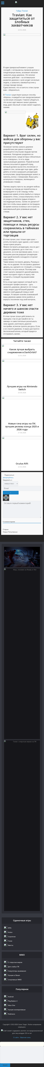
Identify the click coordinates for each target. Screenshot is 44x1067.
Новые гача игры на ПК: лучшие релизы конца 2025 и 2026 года (22, 426)
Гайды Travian (22, 11)
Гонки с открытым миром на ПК (22, 753)
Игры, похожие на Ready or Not (22, 581)
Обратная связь (25, 1037)
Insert (5, 1065)
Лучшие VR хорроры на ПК (22, 557)
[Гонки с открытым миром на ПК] (22, 825)
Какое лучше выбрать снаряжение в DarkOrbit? (22, 351)
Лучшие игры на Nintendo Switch (22, 388)
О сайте (16, 1037)
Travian (8, 95)
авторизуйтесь (8, 477)
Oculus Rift (22, 463)
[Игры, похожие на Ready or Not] (22, 653)
